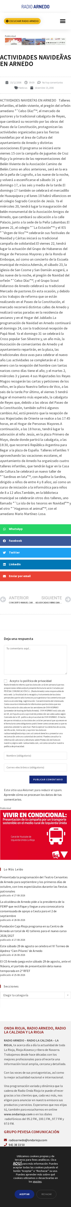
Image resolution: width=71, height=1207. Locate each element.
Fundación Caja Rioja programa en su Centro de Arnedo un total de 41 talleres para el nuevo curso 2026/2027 (33, 931)
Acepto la (30, 681)
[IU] (35, 834)
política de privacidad (37, 681)
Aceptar (24, 1194)
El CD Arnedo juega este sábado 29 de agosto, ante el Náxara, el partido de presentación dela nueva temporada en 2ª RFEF (35, 966)
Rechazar (46, 1194)
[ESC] (35, 41)
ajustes (37, 1181)
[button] (62, 21)
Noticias (23, 88)
